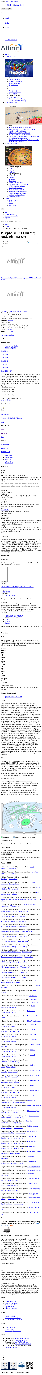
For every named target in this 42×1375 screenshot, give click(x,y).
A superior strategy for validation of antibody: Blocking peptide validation (23, 130)
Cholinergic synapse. (33, 1167)
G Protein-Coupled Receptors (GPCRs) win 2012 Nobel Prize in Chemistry (24, 140)
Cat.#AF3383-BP (6, 371)
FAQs (10, 168)
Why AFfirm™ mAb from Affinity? (20, 127)
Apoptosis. (4, 879)
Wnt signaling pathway (16, 188)
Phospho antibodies (15, 92)
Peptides (7, 217)
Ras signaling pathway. (8, 921)
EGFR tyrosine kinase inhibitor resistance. (20, 981)
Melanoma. (4, 1062)
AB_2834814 (11, 331)
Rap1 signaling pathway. (8, 926)
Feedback (12, 172)
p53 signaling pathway (16, 182)
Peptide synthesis (14, 97)
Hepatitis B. (34, 999)
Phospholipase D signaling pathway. (12, 957)
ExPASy (7, 621)
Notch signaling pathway (16, 189)
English (16, 5)
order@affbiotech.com (22, 1338)
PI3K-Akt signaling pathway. (10, 967)
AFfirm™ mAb (13, 90)
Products (7, 226)
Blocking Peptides (10, 348)
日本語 (22, 5)
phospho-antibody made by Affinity (20, 134)
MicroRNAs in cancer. (34, 1021)
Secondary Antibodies (11, 346)
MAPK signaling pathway (17, 186)
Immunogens (9, 457)
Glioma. (32, 1045)
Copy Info (38, 243)
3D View (4, 581)
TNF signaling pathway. (8, 977)
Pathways (8, 461)
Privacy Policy (9, 1329)
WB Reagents (13, 93)
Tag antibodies (13, 85)
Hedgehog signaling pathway (18, 191)
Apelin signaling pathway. (9, 972)
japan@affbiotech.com (21, 1342)
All (6, 212)
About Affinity (13, 200)
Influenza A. (34, 1002)
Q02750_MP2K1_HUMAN (13, 697)
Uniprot (7, 623)
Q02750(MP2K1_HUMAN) (10, 587)
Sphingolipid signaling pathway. (11, 952)
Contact (7, 198)
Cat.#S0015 (4, 364)
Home (6, 54)
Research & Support (11, 143)
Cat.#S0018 (4, 368)
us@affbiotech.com (12, 1)
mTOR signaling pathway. (9, 962)
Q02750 (10, 329)
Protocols (11, 170)
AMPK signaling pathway (17, 195)
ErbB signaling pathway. (8, 916)
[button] (4, 313)
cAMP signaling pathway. (9, 936)
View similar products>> (8, 335)
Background (8, 459)
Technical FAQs (10, 1327)
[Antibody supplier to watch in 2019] (5, 1369)
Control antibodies (14, 83)
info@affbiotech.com (21, 1340)
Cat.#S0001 (4, 351)
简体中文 (10, 5)
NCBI (6, 619)
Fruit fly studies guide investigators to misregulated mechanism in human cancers (24, 137)
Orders (11, 204)
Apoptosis (12, 179)
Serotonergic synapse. (34, 1170)
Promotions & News (11, 102)
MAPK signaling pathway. (9, 911)
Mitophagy (12, 177)
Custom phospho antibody (17, 99)
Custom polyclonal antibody (17, 101)
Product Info (8, 456)
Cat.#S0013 (4, 361)
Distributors (12, 205)
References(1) (9, 463)
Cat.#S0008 (4, 358)
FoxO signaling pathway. (8, 947)
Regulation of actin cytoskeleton (18, 184)
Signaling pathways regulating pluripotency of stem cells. (18, 899)
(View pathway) (12, 868)
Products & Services (11, 56)
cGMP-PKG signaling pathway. (11, 931)
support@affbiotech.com (23, 1344)
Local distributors (6, 400)
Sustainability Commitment (13, 1331)
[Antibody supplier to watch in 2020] (13, 1369)
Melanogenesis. (33, 1194)
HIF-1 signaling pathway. (9, 941)
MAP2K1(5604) (6, 592)
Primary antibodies (14, 79)
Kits (10, 86)
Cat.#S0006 (4, 354)
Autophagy (12, 175)
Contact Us (12, 202)
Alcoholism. (33, 996)
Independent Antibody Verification (19, 133)
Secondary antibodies (15, 81)
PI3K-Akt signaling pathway (17, 193)
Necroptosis (12, 181)
